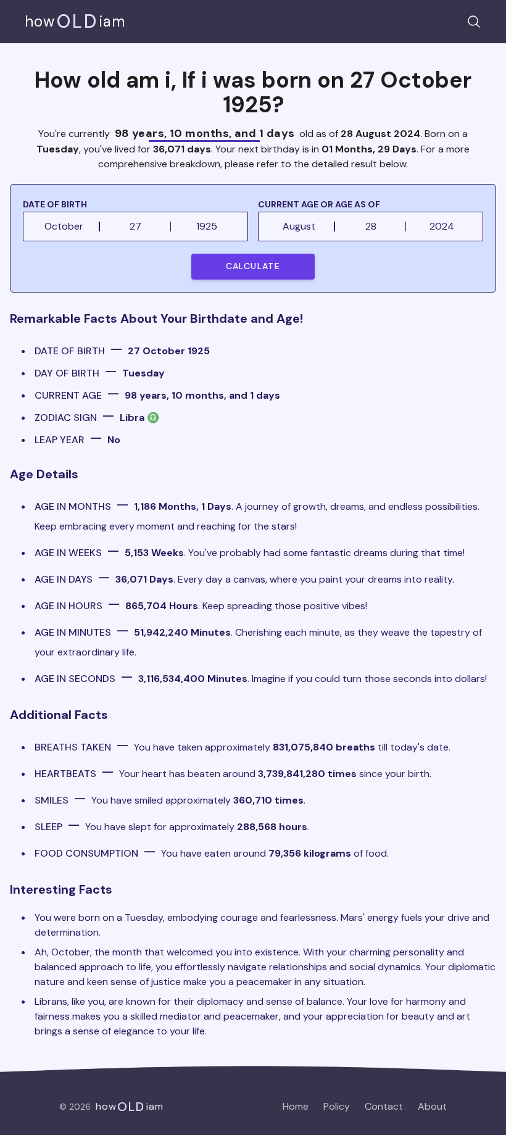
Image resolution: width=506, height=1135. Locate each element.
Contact (384, 1106)
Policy (336, 1106)
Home (296, 1106)
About (432, 1106)
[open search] (474, 21)
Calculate (253, 266)
